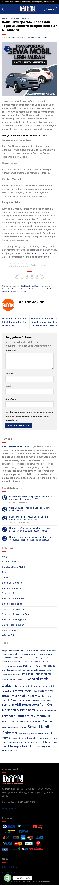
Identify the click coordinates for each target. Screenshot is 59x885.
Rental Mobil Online (28, 700)
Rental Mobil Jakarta (30, 289)
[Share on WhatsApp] (17, 276)
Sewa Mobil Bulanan (13, 598)
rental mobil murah (29, 691)
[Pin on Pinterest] (37, 276)
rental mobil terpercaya (20, 704)
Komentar (11, 350)
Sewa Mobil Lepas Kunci (27, 734)
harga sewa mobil (28, 650)
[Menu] (4, 9)
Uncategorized (10, 630)
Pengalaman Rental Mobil (12, 666)
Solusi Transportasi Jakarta (14, 291)
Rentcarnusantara (40, 38)
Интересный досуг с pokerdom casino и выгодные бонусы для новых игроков (29, 529)
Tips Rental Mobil (35, 742)
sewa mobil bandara (21, 722)
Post (4, 572)
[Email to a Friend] (32, 276)
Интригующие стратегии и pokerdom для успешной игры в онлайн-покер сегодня (30, 538)
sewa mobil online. (47, 738)
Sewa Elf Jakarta (11, 588)
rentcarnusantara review (21, 716)
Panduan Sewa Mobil (13, 567)
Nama (9, 374)
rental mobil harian (31, 673)
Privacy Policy (9, 867)
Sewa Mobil (8, 593)
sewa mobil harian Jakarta (14, 727)
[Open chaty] (7, 878)
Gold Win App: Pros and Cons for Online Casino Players (29, 509)
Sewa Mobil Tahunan (13, 624)
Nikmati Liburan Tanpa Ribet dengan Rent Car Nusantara (14, 322)
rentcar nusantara (46, 710)
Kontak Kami (9, 872)
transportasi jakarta (24, 746)
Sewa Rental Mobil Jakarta (17, 446)
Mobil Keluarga (20, 661)
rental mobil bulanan (36, 670)
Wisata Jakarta (10, 635)
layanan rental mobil (29, 658)
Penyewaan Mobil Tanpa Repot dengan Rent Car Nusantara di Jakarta (44, 322)
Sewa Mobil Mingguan (14, 619)
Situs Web (10, 399)
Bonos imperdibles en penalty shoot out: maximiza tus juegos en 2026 (30, 497)
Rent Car (46, 704)
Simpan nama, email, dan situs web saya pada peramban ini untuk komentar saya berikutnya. (29, 416)
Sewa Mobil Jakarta (18, 18)
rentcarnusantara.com (43, 253)
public (5, 577)
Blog (4, 18)
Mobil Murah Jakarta (38, 661)
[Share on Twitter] (27, 276)
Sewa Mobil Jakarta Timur (16, 614)
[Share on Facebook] (22, 276)
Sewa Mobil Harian (12, 603)
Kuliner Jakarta (10, 561)
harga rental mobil (10, 651)
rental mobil (14, 289)
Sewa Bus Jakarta (12, 582)
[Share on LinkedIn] (42, 276)
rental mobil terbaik (43, 701)
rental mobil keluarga (29, 686)
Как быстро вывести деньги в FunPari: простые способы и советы (28, 518)
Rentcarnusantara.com (38, 881)
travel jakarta (44, 746)
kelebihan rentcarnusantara (24, 654)
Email (9, 386)
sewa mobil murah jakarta (23, 738)
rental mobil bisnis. (20, 670)
